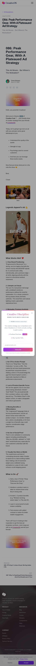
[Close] (31, 313)
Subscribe (18, 349)
